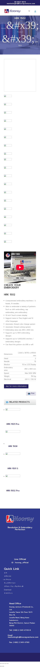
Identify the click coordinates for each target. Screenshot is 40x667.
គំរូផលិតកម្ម (10, 583)
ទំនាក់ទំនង (8, 593)
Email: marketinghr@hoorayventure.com (23, 636)
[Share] (3, 663)
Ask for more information (16, 386)
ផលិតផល (7, 576)
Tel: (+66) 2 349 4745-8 (20, 630)
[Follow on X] (18, 534)
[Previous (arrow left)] (1, 666)
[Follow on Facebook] (13, 534)
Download (7, 590)
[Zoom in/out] (7, 663)
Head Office (15, 603)
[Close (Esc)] (1, 663)
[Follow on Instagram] (22, 534)
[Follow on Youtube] (26, 534)
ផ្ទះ (5, 573)
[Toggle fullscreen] (5, 663)
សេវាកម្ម (7, 579)
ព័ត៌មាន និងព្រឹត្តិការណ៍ (13, 586)
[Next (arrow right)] (3, 666)
